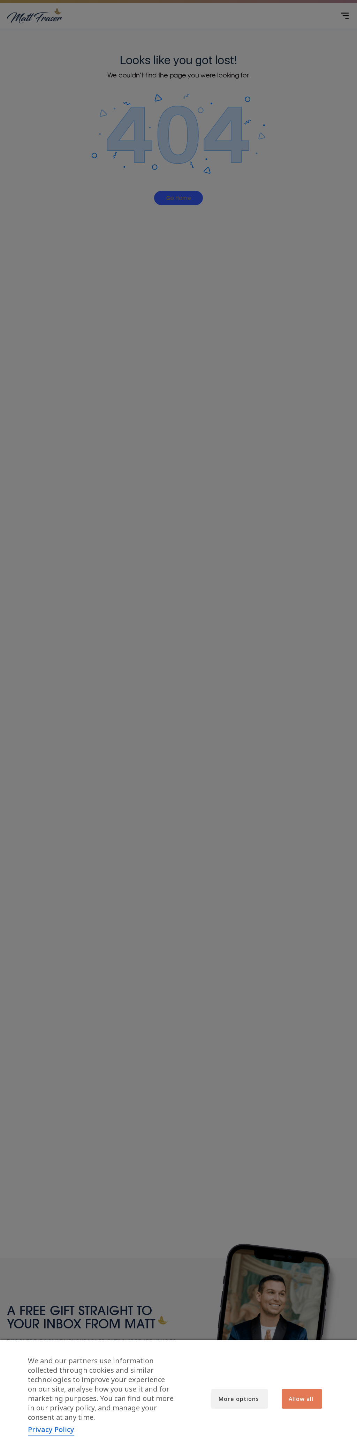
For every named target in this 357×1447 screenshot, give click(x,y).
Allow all (301, 1399)
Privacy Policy (51, 1429)
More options (238, 1399)
